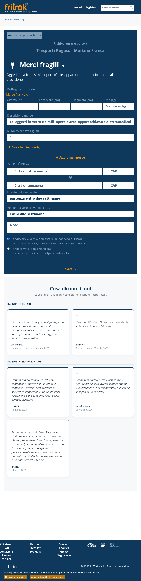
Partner (35, 544)
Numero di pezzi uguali (23, 131)
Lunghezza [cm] (82, 100)
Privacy (64, 551)
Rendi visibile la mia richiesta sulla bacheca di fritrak (48, 241)
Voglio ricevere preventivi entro (29, 208)
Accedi (78, 7)
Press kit (35, 548)
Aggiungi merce (72, 157)
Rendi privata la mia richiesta (40, 251)
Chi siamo (6, 544)
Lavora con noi (6, 557)
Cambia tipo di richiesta (26, 35)
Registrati (91, 7)
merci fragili (19, 19)
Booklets (35, 551)
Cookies (64, 548)
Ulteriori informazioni (15, 576)
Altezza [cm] (15, 100)
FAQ (6, 548)
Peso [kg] (110, 100)
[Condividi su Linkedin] (15, 566)
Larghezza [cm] (49, 100)
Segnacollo (64, 555)
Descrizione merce (20, 115)
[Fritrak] (23, 5)
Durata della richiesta (22, 192)
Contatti (64, 544)
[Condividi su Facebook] (9, 566)
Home (7, 19)
